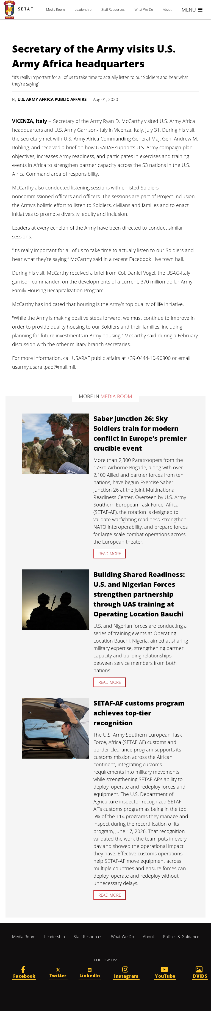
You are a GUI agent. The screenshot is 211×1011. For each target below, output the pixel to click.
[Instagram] (126, 973)
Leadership (83, 9)
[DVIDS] (200, 973)
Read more (109, 553)
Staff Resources (113, 9)
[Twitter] (58, 973)
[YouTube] (165, 973)
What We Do (144, 9)
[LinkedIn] (89, 973)
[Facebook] (24, 973)
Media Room (55, 9)
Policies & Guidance (181, 936)
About (167, 9)
